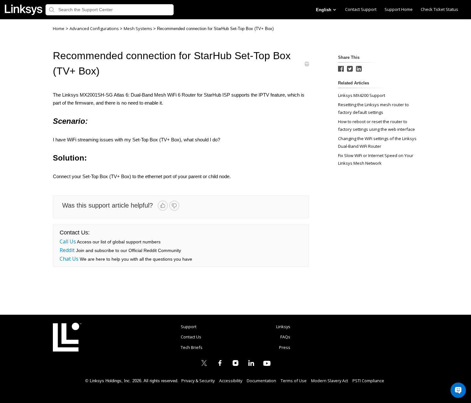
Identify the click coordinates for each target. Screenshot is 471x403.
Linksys (67, 337)
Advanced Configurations (95, 28)
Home (58, 28)
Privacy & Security (198, 380)
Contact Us (191, 337)
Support (188, 326)
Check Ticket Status (439, 9)
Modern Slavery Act (329, 380)
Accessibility (230, 380)
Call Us (68, 241)
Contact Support (360, 9)
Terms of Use (294, 380)
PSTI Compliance (368, 380)
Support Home (398, 9)
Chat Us (69, 258)
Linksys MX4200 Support (361, 95)
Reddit (67, 250)
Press (284, 347)
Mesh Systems (138, 28)
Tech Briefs (191, 347)
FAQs (285, 337)
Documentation (261, 380)
